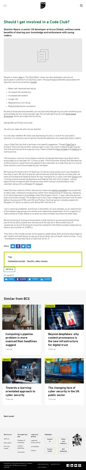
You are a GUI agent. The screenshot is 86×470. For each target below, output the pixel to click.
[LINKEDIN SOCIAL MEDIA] (28, 246)
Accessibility (35, 446)
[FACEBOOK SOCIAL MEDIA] (18, 246)
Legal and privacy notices (35, 441)
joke (20, 77)
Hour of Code (61, 150)
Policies (33, 450)
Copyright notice (55, 464)
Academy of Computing (21, 441)
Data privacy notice (43, 464)
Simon (75, 177)
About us (6, 439)
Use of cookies (42, 467)
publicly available (59, 191)
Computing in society (16, 261)
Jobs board (21, 452)
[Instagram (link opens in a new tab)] (79, 465)
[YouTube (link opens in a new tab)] (75, 465)
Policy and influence (63, 441)
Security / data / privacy (37, 261)
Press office (7, 443)
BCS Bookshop (63, 450)
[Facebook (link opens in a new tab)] (68, 465)
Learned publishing (20, 447)
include (33, 82)
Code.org (75, 150)
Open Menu (5, 5)
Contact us (50, 440)
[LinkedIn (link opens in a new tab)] (71, 465)
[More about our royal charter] (77, 440)
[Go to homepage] (43, 5)
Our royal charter (7, 447)
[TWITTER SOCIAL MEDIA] (23, 246)
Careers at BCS (50, 450)
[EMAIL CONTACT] (13, 246)
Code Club (70, 145)
